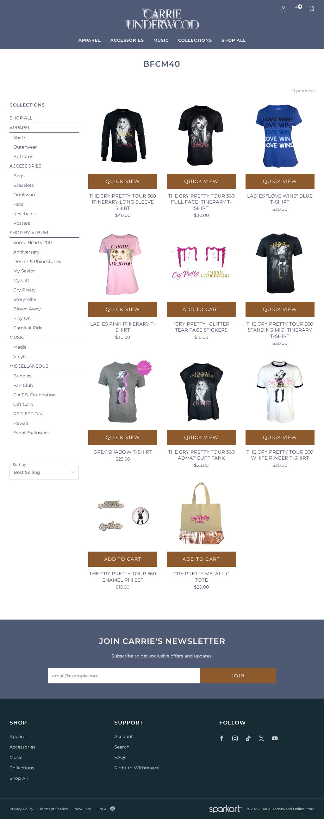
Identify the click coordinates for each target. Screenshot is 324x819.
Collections (195, 40)
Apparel (89, 40)
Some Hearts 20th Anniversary (33, 247)
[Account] (283, 8)
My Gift (21, 280)
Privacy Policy (21, 809)
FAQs (120, 757)
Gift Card (23, 404)
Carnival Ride (27, 328)
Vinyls (20, 356)
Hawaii (20, 423)
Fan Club (23, 385)
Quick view (123, 181)
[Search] (311, 8)
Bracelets (23, 185)
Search (121, 747)
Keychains (24, 214)
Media (20, 347)
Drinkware (24, 195)
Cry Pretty (24, 290)
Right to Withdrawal (136, 768)
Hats (18, 204)
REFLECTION (27, 414)
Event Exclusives (31, 433)
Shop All (233, 40)
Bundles (22, 376)
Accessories (127, 40)
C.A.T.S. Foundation (34, 395)
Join (238, 676)
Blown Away (27, 309)
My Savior (24, 271)
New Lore (82, 809)
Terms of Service (54, 809)
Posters (21, 223)
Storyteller (25, 299)
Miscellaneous (28, 366)
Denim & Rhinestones (37, 261)
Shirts (19, 137)
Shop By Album (28, 232)
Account (123, 736)
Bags (19, 176)
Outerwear (25, 147)
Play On (22, 318)
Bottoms (23, 156)
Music (161, 40)
